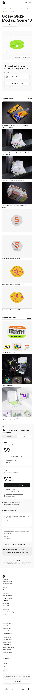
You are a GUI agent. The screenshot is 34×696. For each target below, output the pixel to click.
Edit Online (9, 25)
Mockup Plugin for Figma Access (14, 494)
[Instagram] (3, 589)
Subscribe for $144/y (17, 485)
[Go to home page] (3, 9)
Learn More (17, 681)
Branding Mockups (12, 8)
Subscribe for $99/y (17, 456)
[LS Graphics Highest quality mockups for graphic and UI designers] (4, 2)
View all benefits (17, 560)
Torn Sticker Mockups (10, 11)
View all (30, 98)
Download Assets (24, 25)
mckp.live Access (10, 496)
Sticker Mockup (25, 8)
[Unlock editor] (17, 45)
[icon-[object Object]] (26, 2)
